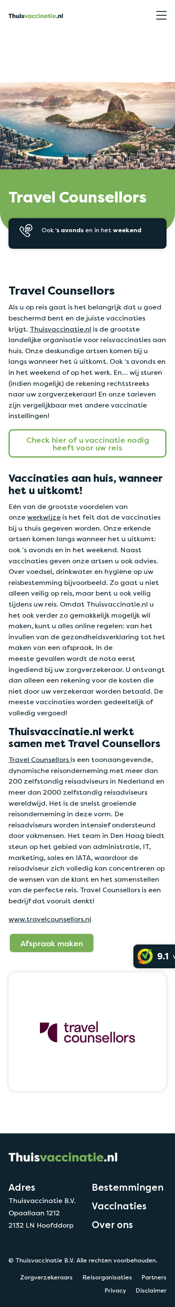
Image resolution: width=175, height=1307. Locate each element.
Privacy (115, 1290)
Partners (154, 1277)
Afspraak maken (51, 943)
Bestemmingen (128, 1187)
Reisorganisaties (31, 39)
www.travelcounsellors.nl (49, 919)
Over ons (112, 1224)
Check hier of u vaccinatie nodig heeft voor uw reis (87, 444)
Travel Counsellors (39, 759)
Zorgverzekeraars (46, 1277)
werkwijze (44, 517)
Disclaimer (151, 1290)
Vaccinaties (119, 1206)
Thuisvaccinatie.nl (60, 329)
